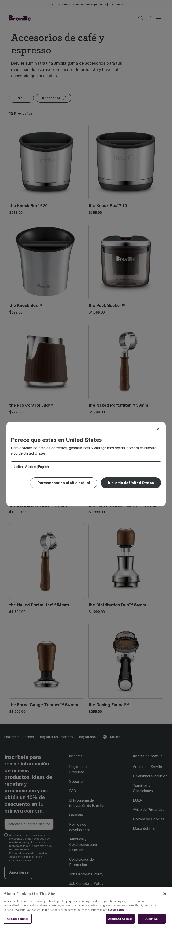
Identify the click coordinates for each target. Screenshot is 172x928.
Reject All (151, 918)
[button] (131, 482)
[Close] (157, 429)
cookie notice (116, 909)
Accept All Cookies (120, 918)
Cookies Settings (17, 918)
